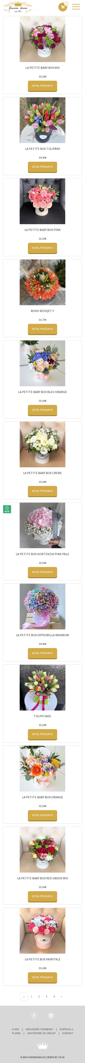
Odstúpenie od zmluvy (41, 1033)
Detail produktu (42, 85)
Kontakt (67, 1033)
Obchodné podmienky (39, 1029)
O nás (15, 1029)
